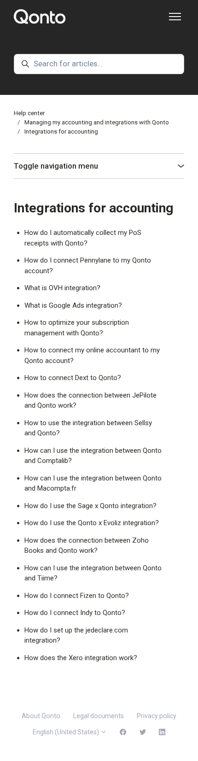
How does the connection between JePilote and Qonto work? (90, 400)
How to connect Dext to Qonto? (72, 378)
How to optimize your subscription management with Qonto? (76, 327)
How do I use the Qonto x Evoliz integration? (91, 523)
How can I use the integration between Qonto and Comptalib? (93, 455)
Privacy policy (156, 716)
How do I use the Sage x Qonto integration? (90, 506)
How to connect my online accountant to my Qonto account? (92, 355)
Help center (29, 113)
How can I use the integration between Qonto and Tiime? (93, 573)
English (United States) (66, 732)
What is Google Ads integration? (73, 305)
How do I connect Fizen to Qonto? (76, 595)
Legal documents (98, 716)
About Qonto (41, 716)
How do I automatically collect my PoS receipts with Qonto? (82, 237)
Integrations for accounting (61, 131)
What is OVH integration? (62, 288)
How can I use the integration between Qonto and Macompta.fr (93, 483)
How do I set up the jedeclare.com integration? (76, 635)
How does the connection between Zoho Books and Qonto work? (86, 545)
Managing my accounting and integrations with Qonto (96, 122)
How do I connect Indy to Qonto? (74, 613)
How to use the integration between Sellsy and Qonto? (88, 428)
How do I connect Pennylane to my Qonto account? (87, 265)
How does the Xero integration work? (80, 658)
